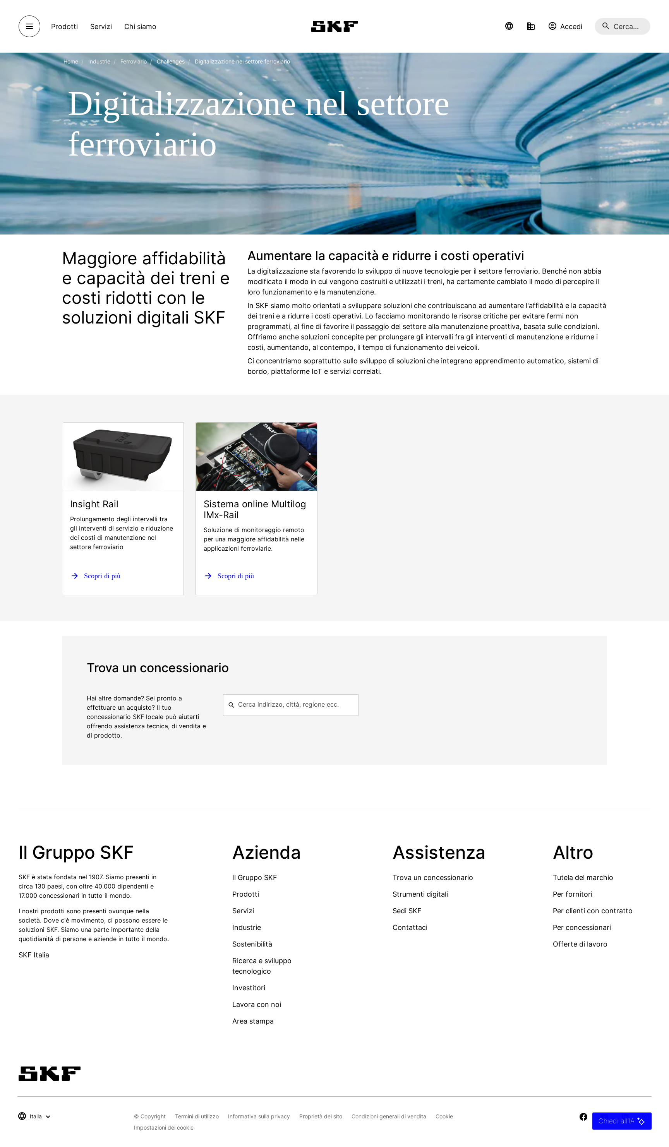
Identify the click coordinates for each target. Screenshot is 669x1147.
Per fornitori (572, 894)
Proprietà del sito (320, 1116)
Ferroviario (133, 61)
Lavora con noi (256, 1004)
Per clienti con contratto (593, 911)
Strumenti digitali (420, 894)
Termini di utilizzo (197, 1116)
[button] (509, 26)
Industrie (99, 61)
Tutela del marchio (583, 877)
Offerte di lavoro (580, 944)
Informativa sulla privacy (259, 1116)
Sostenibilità (252, 944)
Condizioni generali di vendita (389, 1116)
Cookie (444, 1116)
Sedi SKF (407, 911)
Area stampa (253, 1021)
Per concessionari (582, 927)
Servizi (243, 911)
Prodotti (245, 894)
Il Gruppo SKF (254, 877)
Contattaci (410, 927)
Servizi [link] (101, 26)
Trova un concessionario (433, 877)
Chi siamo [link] (140, 26)
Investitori (248, 988)
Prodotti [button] (64, 26)
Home (70, 61)
